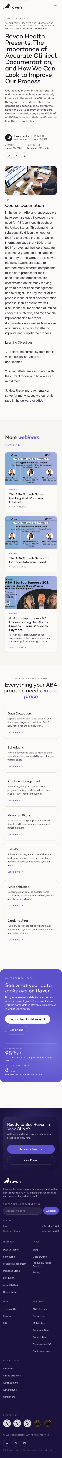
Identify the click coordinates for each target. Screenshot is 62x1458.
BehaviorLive (40, 1337)
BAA (5, 1323)
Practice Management (14, 1263)
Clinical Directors (12, 1375)
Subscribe (51, 1210)
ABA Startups (10, 1389)
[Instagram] (24, 1443)
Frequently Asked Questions (42, 1264)
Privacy (7, 1316)
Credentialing (10, 1292)
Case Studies (40, 1256)
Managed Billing (11, 1270)
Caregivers (9, 1396)
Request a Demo (29, 1149)
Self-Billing (8, 1277)
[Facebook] (15, 1443)
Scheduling (9, 1256)
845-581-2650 (50, 1230)
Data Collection (11, 1249)
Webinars (20, 19)
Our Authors (39, 1316)
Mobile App (39, 1323)
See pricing (16, 1029)
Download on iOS (42, 1344)
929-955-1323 (50, 1225)
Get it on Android (42, 1351)
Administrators (10, 1382)
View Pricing (31, 1160)
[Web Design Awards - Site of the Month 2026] (48, 1423)
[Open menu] (55, 6)
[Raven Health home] (26, 6)
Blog (35, 1249)
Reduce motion (13, 1450)
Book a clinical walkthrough (26, 1019)
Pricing (36, 1272)
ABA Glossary (40, 1309)
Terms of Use (10, 1309)
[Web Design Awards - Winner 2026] (37, 1423)
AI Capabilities (10, 1285)
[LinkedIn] (6, 1443)
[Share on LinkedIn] (24, 155)
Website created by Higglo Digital (37, 1450)
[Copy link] (8, 155)
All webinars (12, 445)
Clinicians (8, 1368)
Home (8, 19)
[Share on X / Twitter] (16, 155)
